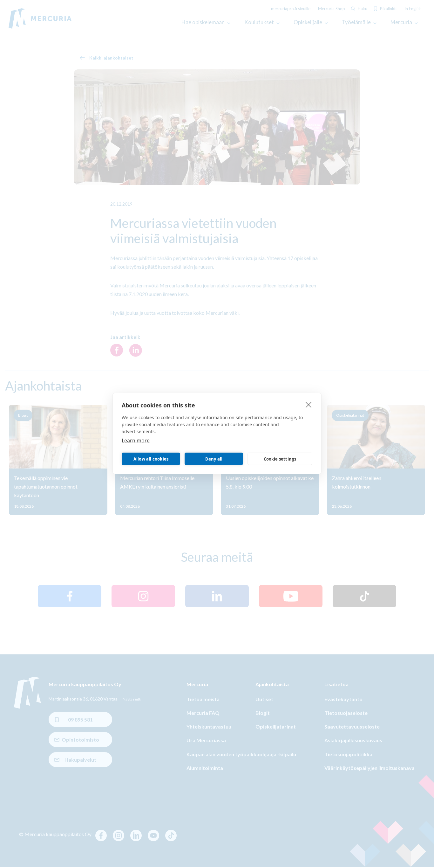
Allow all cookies (150, 459)
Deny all (214, 459)
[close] (309, 404)
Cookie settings (280, 459)
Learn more (136, 440)
